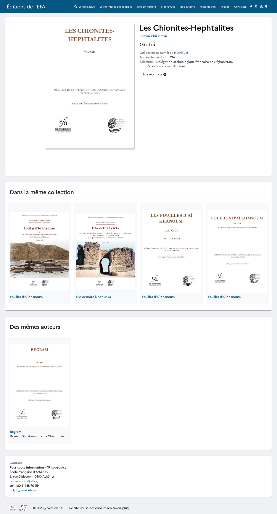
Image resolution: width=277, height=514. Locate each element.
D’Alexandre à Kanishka (93, 296)
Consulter (240, 6)
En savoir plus (153, 74)
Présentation (208, 6)
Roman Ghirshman (154, 36)
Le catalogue (86, 6)
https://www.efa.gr (23, 490)
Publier (225, 6)
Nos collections (146, 6)
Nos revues (168, 6)
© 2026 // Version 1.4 (48, 508)
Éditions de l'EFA (26, 6)
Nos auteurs (187, 6)
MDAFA (179, 52)
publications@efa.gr (24, 481)
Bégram (15, 431)
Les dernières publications (116, 6)
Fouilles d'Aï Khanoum (26, 296)
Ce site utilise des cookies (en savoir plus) (99, 508)
